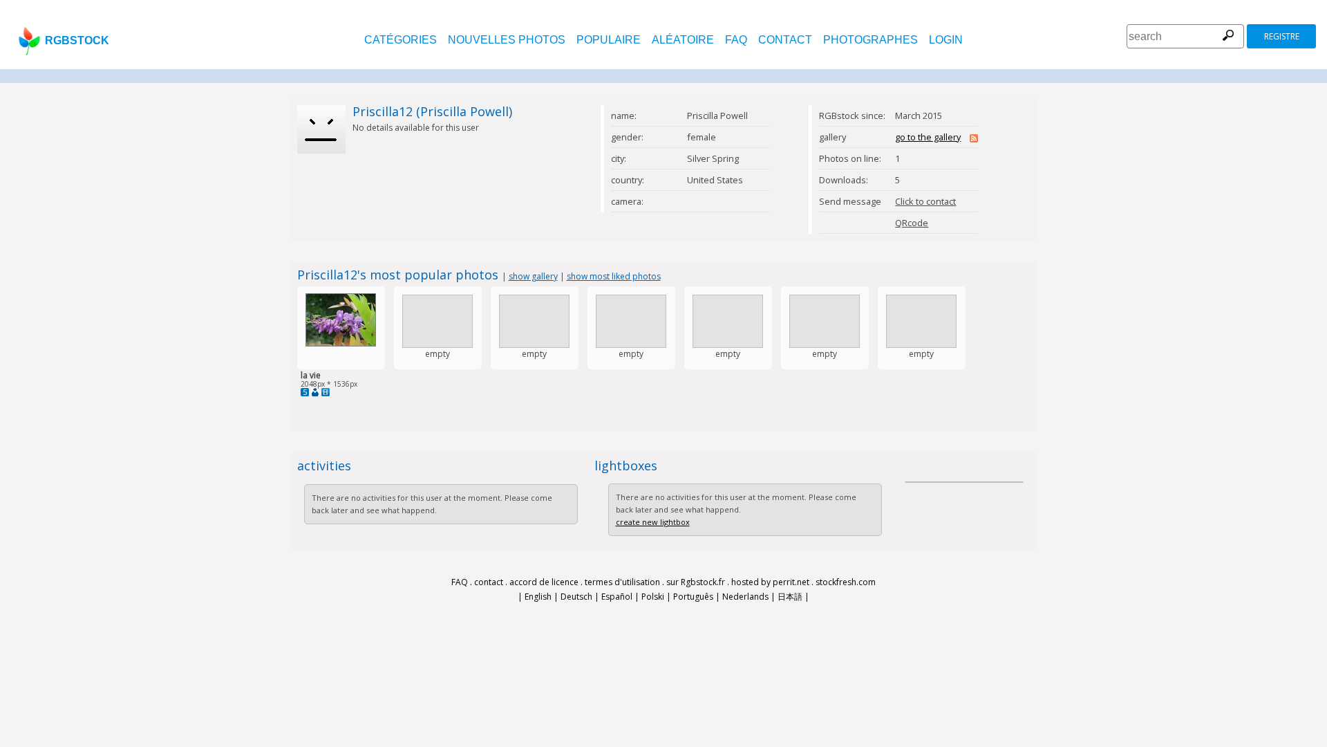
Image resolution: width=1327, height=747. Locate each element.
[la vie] (340, 343)
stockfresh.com (846, 582)
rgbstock (77, 40)
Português (693, 596)
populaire (608, 40)
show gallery (533, 276)
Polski (652, 596)
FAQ (736, 40)
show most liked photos (614, 276)
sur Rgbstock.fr (695, 582)
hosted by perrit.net (770, 582)
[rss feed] (974, 139)
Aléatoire (683, 40)
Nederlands (745, 596)
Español (616, 596)
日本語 (790, 596)
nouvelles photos (506, 40)
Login (946, 40)
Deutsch (576, 596)
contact (785, 40)
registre (1281, 36)
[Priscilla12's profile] (315, 392)
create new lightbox (653, 522)
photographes (870, 40)
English (538, 596)
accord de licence (543, 582)
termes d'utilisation (622, 582)
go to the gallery (928, 137)
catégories (400, 40)
